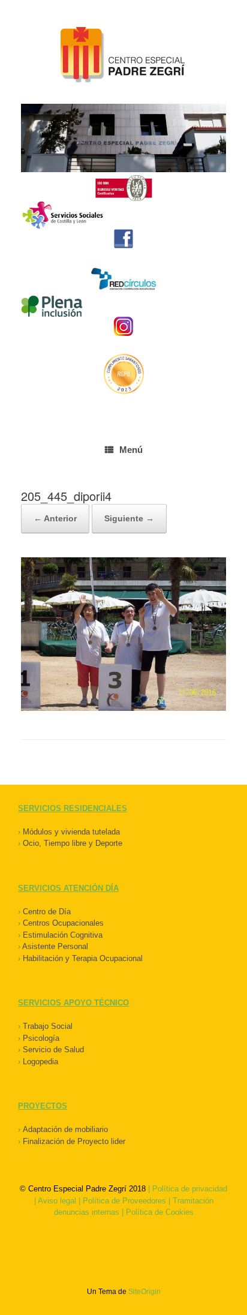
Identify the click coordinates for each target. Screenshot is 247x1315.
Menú (131, 450)
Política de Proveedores (124, 1200)
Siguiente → (129, 518)
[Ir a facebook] (123, 238)
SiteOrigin (144, 1291)
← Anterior (55, 518)
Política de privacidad (189, 1188)
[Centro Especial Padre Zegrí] (123, 56)
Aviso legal (57, 1200)
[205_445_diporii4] (123, 708)
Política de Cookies (160, 1212)
